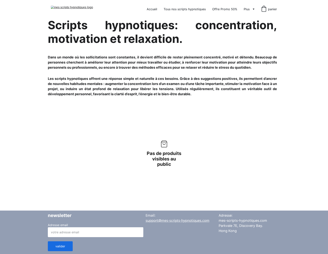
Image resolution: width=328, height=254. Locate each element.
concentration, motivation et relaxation (162, 32)
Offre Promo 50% (224, 9)
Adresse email (58, 225)
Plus (247, 9)
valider (60, 246)
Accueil (152, 9)
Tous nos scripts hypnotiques (185, 9)
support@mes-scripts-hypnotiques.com (177, 220)
